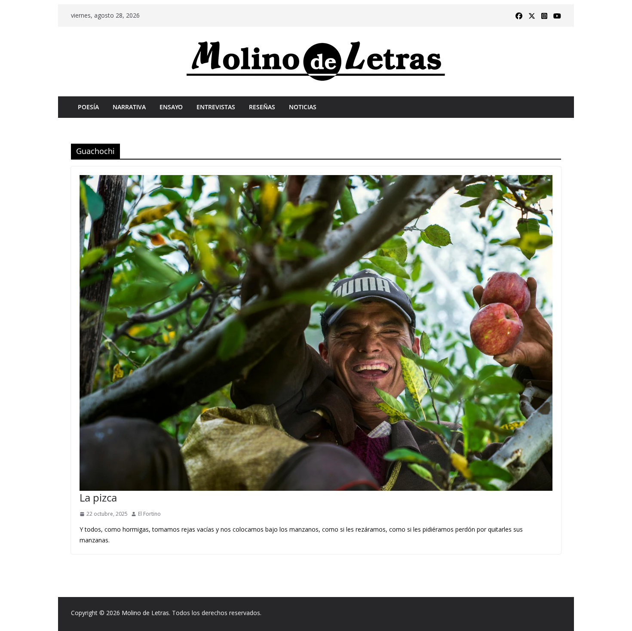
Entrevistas (215, 107)
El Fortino (149, 513)
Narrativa (129, 107)
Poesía (88, 107)
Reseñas (262, 107)
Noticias (302, 107)
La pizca (98, 497)
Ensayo (171, 107)
